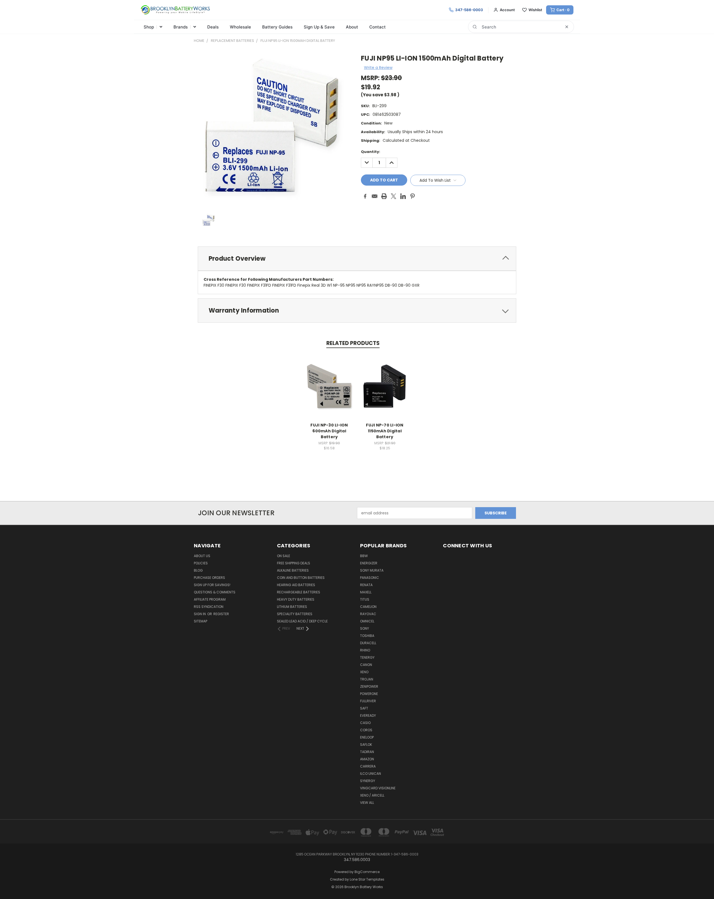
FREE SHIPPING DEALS (293, 563)
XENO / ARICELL (372, 795)
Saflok (366, 744)
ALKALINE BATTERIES (293, 570)
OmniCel (367, 621)
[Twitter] (393, 196)
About (352, 27)
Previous (699, 881)
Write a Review (378, 67)
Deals (213, 27)
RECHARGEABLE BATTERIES (298, 592)
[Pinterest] (412, 196)
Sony (364, 628)
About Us (202, 555)
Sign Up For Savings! (212, 584)
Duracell (368, 643)
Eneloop (367, 737)
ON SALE (283, 555)
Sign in (200, 614)
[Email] (374, 196)
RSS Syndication (208, 606)
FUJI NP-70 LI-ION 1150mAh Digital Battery (384, 431)
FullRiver (368, 701)
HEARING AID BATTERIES (296, 584)
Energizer (368, 563)
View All (367, 802)
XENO (364, 672)
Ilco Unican (370, 773)
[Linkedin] (403, 196)
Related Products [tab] (353, 343)
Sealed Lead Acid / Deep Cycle (302, 621)
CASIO (365, 722)
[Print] (384, 196)
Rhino (365, 650)
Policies (201, 563)
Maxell (366, 592)
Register (221, 614)
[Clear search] (567, 27)
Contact (377, 27)
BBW (364, 555)
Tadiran (367, 751)
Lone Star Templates (367, 879)
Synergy (367, 780)
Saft (364, 708)
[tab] (357, 258)
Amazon (367, 759)
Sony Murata (371, 570)
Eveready (368, 715)
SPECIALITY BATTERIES (294, 614)
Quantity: (370, 151)
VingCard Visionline (377, 788)
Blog (198, 570)
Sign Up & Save (319, 27)
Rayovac (368, 614)
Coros (366, 730)
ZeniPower (369, 686)
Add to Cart (329, 390)
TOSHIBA (367, 635)
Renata (366, 584)
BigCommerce (367, 871)
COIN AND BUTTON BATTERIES (301, 577)
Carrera (368, 766)
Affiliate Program (210, 599)
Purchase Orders (209, 577)
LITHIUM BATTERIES (292, 606)
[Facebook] (365, 196)
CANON (366, 664)
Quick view (329, 380)
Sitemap (200, 621)
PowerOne (369, 693)
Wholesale (240, 27)
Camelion (368, 606)
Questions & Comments (214, 592)
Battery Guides (277, 27)
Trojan (366, 679)
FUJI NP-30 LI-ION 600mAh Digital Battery (329, 431)
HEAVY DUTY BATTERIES (295, 599)
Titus (364, 599)
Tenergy (367, 657)
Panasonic (369, 577)
